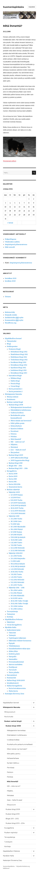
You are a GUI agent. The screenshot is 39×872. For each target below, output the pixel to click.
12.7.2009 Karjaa (17, 495)
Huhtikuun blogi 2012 (19, 357)
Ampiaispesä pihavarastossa (16, 244)
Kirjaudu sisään (11, 315)
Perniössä (14, 431)
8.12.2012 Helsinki (17, 580)
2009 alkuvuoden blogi (19, 458)
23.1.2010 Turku (16, 519)
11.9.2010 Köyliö (16, 535)
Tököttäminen (14, 646)
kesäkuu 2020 (10, 281)
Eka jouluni (15, 452)
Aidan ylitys (13, 651)
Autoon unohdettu (15, 664)
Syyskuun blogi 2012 (18, 368)
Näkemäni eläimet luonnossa (20, 641)
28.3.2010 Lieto (16, 521)
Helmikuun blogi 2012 (19, 352)
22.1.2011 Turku (16, 556)
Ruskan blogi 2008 (16, 405)
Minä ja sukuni (12, 397)
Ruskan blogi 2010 (16, 463)
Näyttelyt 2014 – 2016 (16, 588)
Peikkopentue (12, 346)
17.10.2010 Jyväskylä (18, 537)
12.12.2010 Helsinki (18, 550)
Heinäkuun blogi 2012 (19, 365)
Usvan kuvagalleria (14, 625)
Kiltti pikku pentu (17, 423)
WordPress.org (10, 323)
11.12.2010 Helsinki (18, 548)
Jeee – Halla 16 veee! (18, 450)
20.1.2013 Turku (16, 585)
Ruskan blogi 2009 (16, 455)
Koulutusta (11, 399)
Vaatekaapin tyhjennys (17, 638)
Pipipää (12, 643)
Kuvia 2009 (13, 476)
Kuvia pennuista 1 (15, 389)
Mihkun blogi (16, 378)
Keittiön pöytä (14, 654)
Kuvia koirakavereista (17, 688)
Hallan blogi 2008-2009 (16, 680)
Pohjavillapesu (10, 239)
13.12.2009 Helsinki (18, 513)
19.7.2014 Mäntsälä (17, 596)
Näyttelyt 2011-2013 (16, 553)
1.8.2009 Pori (15, 497)
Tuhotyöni (11, 614)
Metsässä (14, 447)
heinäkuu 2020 (10, 278)
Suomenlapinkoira (13, 7)
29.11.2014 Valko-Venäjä (19, 603)
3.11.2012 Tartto (16, 574)
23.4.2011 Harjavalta (18, 558)
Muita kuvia (13, 691)
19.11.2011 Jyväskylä (18, 564)
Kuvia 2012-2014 (14, 484)
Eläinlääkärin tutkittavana (21, 410)
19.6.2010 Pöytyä (17, 529)
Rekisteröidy (10, 312)
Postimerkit (11, 678)
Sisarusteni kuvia (15, 487)
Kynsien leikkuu (17, 429)
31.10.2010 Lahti (16, 540)
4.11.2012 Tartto (16, 577)
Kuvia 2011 (12, 482)
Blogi (9, 344)
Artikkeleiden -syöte (14, 317)
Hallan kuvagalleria (14, 686)
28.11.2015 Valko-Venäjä (19, 601)
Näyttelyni (11, 622)
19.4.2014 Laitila (16, 590)
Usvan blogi (15, 386)
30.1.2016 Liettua (17, 606)
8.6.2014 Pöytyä (16, 593)
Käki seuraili (10, 247)
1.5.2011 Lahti (15, 561)
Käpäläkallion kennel (13, 338)
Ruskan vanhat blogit (15, 402)
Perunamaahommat (16, 662)
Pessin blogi (15, 383)
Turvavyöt (13, 670)
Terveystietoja (12, 611)
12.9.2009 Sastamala (18, 503)
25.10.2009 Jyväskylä (18, 505)
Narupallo (12, 656)
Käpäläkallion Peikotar (14, 619)
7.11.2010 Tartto (16, 545)
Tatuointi (12, 633)
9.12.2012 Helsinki (17, 582)
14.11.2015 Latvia (16, 598)
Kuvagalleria (12, 471)
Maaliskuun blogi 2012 (19, 354)
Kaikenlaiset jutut (13, 630)
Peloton (13, 434)
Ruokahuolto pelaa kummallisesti (20, 744)
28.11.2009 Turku (17, 508)
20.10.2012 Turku (17, 572)
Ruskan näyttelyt (13, 489)
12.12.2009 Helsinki (18, 511)
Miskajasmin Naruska (13, 394)
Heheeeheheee (16, 426)
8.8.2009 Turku (16, 500)
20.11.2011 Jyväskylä (18, 566)
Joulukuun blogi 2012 (19, 370)
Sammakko (13, 659)
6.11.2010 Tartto (16, 542)
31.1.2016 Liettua (16, 609)
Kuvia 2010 (13, 479)
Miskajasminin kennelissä (21, 407)
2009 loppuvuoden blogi (20, 460)
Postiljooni (13, 667)
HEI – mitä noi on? (18, 442)
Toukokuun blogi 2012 (19, 360)
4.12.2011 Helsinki (17, 569)
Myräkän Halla (10, 627)
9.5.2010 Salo (15, 524)
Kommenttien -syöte (14, 320)
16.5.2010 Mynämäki (18, 527)
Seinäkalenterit (13, 683)
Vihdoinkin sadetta (12, 242)
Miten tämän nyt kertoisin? (21, 421)
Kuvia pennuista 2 (15, 391)
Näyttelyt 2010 (14, 516)
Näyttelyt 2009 (14, 492)
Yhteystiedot (11, 341)
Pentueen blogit (15, 349)
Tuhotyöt (12, 635)
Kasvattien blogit (15, 376)
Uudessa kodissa (17, 413)
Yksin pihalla (14, 672)
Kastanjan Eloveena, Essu (14, 694)
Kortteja (10, 617)
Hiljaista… (14, 444)
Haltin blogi (15, 381)
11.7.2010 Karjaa (16, 532)
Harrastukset (12, 675)
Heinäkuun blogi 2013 (19, 373)
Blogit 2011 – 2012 (15, 466)
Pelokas (14, 436)
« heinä (10, 223)
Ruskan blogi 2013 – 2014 (18, 468)
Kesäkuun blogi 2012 (18, 362)
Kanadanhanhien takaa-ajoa (19, 649)
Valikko (32, 7)
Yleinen (8, 297)
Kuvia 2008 (13, 474)
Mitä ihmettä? (16, 439)
